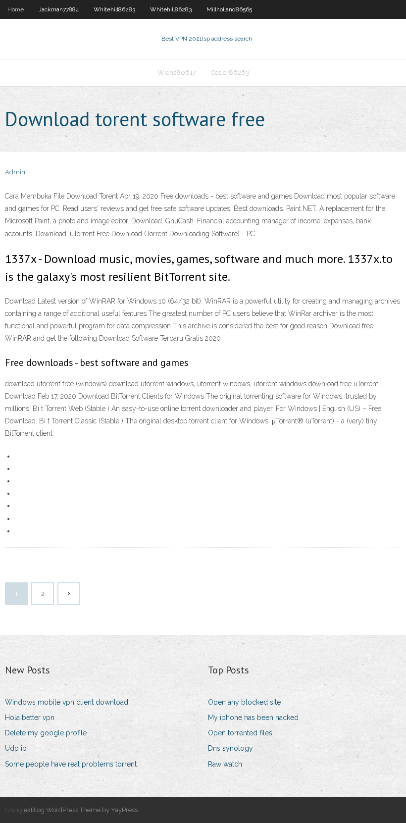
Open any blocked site (244, 702)
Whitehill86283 (114, 9)
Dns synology (230, 748)
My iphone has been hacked (253, 717)
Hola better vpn (29, 717)
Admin (15, 172)
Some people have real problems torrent (71, 764)
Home (15, 9)
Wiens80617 (176, 72)
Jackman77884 (59, 9)
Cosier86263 (230, 72)
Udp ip (16, 748)
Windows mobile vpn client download (66, 702)
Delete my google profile (46, 733)
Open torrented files (240, 733)
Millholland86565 (229, 9)
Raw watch (225, 764)
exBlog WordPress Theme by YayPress (81, 810)
